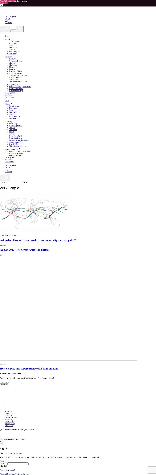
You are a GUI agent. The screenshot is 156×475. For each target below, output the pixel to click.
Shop (6, 21)
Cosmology (13, 54)
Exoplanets (13, 43)
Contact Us (9, 413)
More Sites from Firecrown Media (12, 439)
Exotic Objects (14, 52)
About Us (8, 411)
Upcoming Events (15, 61)
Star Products (9, 97)
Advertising (9, 420)
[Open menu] (13, 31)
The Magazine (10, 93)
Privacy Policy (10, 424)
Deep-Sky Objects (15, 71)
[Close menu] (20, 29)
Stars (11, 45)
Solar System (14, 41)
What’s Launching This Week (20, 87)
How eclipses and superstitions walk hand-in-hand (29, 368)
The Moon (13, 65)
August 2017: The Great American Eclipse (25, 249)
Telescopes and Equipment (18, 75)
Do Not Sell (9, 426)
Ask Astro (8, 95)
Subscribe (8, 23)
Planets (11, 67)
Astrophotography (15, 77)
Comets (12, 69)
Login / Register (10, 17)
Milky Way (13, 47)
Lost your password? (7, 470)
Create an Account (15, 453)
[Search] (5, 29)
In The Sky (13, 59)
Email (2, 461)
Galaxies (12, 49)
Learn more (4, 3)
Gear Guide (13, 79)
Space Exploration (11, 85)
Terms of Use (9, 422)
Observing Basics (15, 73)
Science (7, 39)
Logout (7, 19)
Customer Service (11, 417)
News (7, 36)
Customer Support (21, 474)
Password (3, 464)
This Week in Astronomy (18, 81)
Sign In (3, 466)
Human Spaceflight (16, 89)
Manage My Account (7, 474)
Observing (8, 57)
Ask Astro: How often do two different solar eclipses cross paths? (38, 240)
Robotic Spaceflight (16, 91)
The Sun (12, 63)
